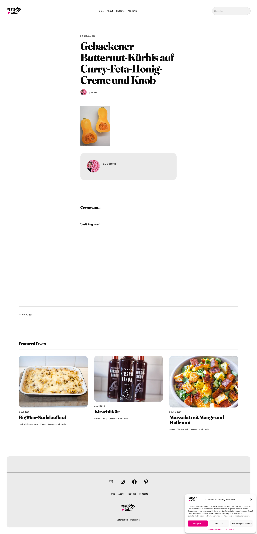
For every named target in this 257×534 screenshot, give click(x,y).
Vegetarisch (182, 429)
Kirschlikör (106, 411)
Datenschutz (122, 520)
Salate (172, 429)
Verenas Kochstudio (57, 424)
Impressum (230, 529)
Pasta (43, 424)
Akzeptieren (198, 523)
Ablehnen (219, 523)
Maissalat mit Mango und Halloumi (196, 420)
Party (105, 418)
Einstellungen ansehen (242, 523)
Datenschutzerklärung (216, 529)
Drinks (97, 418)
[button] (251, 499)
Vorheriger (27, 314)
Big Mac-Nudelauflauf (42, 417)
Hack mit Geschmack (28, 424)
